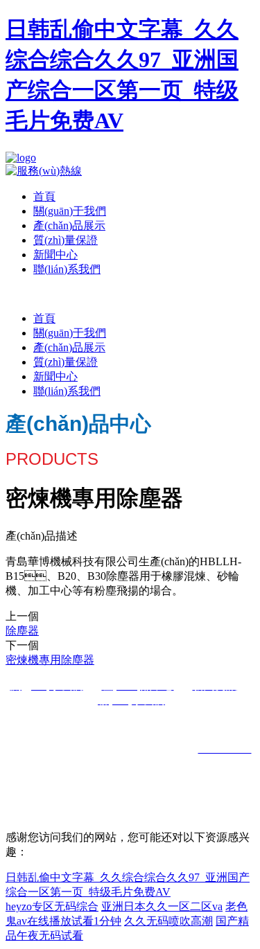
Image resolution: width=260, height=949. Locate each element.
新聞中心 (55, 254)
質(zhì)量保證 (65, 240)
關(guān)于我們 (69, 211)
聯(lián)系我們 (67, 269)
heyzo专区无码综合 (52, 906)
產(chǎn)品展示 (69, 225)
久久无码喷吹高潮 (168, 921)
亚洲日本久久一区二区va (162, 906)
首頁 (44, 196)
